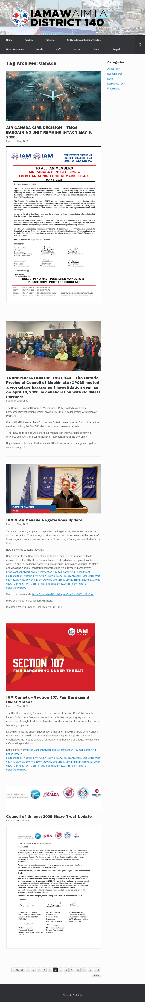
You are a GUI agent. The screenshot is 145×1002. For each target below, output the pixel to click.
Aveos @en (113, 68)
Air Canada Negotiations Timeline (84, 40)
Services (29, 40)
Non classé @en (116, 83)
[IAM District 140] (59, 17)
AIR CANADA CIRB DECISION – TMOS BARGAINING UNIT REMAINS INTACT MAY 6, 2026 (49, 132)
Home (9, 40)
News (110, 78)
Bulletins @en (115, 73)
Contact (97, 49)
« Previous (18, 970)
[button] (140, 44)
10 (78, 970)
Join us (76, 49)
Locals (39, 49)
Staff (57, 49)
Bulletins (50, 40)
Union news (113, 88)
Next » (96, 975)
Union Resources (15, 49)
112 (97, 970)
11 (84, 970)
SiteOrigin (77, 995)
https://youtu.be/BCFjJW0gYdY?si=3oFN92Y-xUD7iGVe (63, 594)
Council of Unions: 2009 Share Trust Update (49, 816)
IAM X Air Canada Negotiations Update (44, 520)
